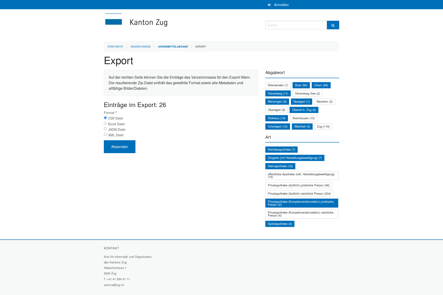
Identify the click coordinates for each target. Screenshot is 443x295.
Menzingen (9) (277, 101)
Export (200, 46)
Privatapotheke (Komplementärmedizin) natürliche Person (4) (300, 214)
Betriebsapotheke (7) (281, 149)
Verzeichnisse (140, 46)
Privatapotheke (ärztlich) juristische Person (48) (298, 185)
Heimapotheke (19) (280, 166)
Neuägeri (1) (301, 101)
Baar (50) (301, 85)
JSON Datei (116, 129)
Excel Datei (116, 124)
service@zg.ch (114, 285)
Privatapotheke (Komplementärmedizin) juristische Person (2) (301, 203)
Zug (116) (323, 126)
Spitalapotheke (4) (280, 223)
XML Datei (115, 135)
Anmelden (281, 4)
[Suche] (333, 25)
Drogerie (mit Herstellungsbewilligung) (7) (295, 157)
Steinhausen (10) (303, 118)
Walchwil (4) (302, 126)
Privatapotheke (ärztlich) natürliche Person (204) (299, 193)
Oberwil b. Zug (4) (304, 109)
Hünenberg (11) (278, 93)
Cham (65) (321, 85)
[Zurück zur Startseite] (164, 24)
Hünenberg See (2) (307, 93)
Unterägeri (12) (277, 126)
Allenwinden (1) (278, 85)
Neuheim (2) (325, 101)
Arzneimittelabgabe (173, 46)
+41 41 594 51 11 (118, 279)
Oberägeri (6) (276, 109)
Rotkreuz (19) (276, 118)
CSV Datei (115, 118)
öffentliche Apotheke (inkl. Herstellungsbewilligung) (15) (301, 175)
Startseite (115, 46)
